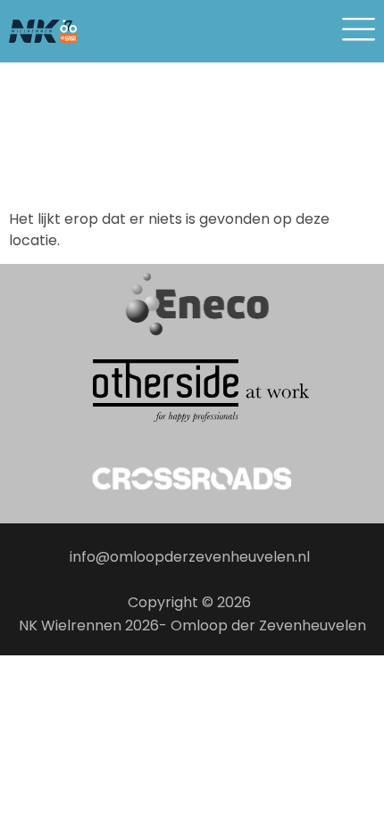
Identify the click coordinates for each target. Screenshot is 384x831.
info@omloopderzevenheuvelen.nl (190, 557)
